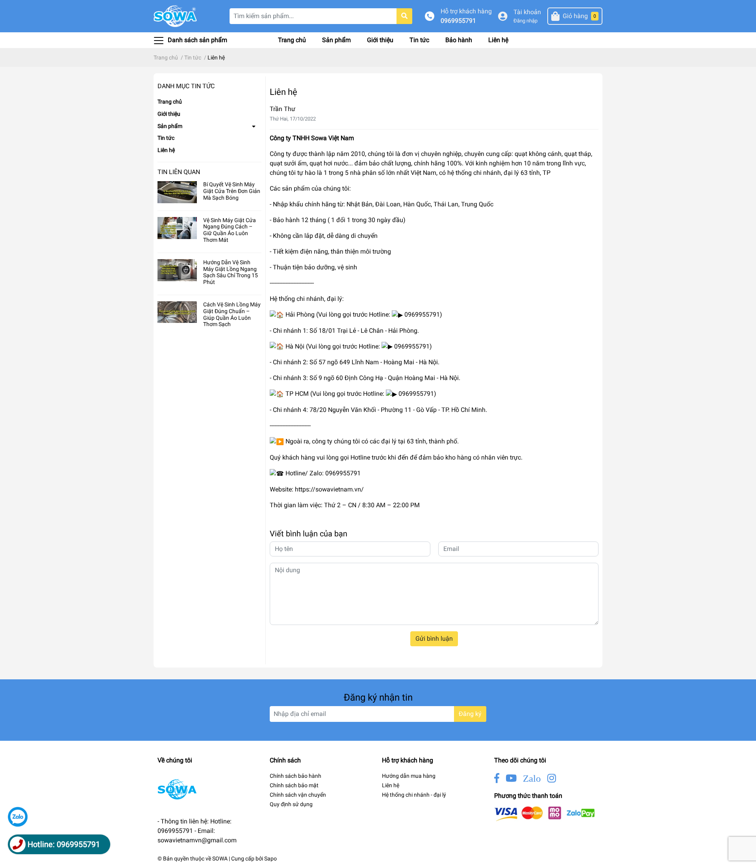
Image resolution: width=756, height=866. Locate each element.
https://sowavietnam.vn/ (329, 489)
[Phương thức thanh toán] (544, 813)
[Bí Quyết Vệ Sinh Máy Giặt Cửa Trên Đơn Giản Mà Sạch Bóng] (177, 192)
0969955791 (458, 20)
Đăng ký (470, 714)
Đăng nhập (525, 21)
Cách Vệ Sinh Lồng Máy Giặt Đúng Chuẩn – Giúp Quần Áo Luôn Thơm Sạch (232, 314)
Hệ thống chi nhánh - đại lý (414, 795)
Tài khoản (527, 12)
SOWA (220, 858)
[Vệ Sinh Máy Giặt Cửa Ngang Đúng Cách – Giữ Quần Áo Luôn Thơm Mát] (177, 228)
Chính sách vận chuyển (298, 795)
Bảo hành (458, 40)
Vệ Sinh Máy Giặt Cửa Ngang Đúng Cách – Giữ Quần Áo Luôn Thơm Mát (229, 230)
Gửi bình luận (434, 638)
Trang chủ (292, 40)
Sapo (270, 858)
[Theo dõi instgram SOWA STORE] (551, 778)
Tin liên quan (179, 172)
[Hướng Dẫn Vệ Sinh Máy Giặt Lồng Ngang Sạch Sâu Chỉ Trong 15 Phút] (177, 270)
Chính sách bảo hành (295, 776)
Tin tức (419, 40)
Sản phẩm (336, 40)
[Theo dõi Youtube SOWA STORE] (511, 778)
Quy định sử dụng (291, 804)
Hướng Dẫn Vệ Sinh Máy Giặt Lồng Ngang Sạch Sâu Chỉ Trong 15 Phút (230, 272)
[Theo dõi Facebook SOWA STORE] (496, 778)
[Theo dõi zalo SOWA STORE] (532, 778)
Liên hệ (498, 40)
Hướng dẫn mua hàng (408, 776)
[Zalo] (18, 817)
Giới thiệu (380, 40)
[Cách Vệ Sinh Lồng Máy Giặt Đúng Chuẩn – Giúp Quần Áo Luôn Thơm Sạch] (177, 312)
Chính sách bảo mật (294, 785)
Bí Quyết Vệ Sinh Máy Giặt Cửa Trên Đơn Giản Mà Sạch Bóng (231, 191)
